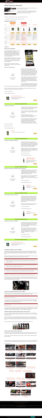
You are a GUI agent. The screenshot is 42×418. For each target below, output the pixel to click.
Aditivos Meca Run (20, 387)
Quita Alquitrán (12, 371)
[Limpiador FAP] (29, 29)
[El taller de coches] (9, 1)
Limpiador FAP (29, 24)
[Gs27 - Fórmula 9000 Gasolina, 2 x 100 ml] (34, 29)
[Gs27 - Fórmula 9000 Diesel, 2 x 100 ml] (12, 29)
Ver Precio (13, 44)
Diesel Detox (18, 24)
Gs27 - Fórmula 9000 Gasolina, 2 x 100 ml (17, 242)
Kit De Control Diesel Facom (31, 359)
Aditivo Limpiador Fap (18, 371)
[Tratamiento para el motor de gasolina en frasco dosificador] (23, 29)
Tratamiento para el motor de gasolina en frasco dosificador (23, 25)
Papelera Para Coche (10, 387)
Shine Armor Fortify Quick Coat (27, 371)
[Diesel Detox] (18, 29)
